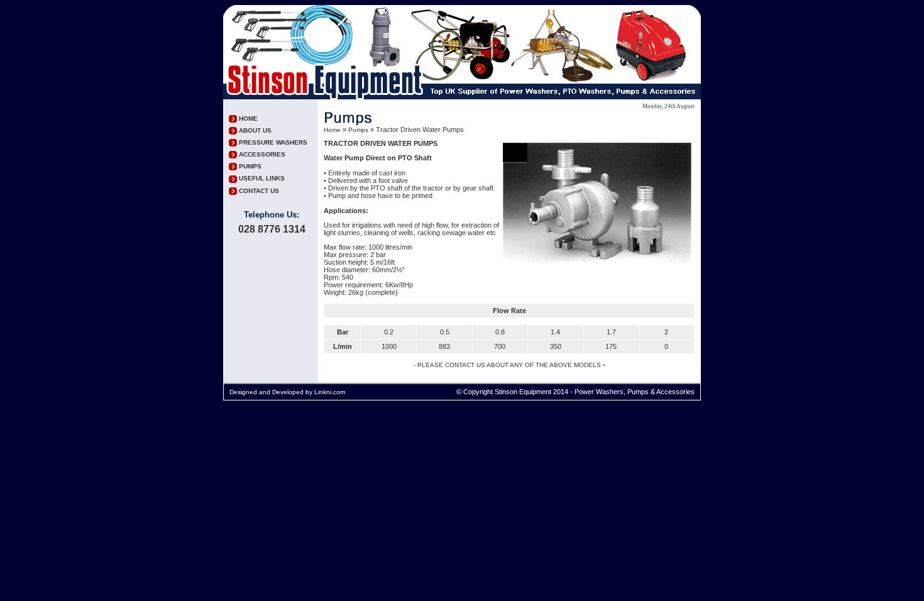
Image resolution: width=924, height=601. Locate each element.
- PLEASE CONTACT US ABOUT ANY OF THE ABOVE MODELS (507, 364)
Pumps (358, 129)
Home (332, 129)
